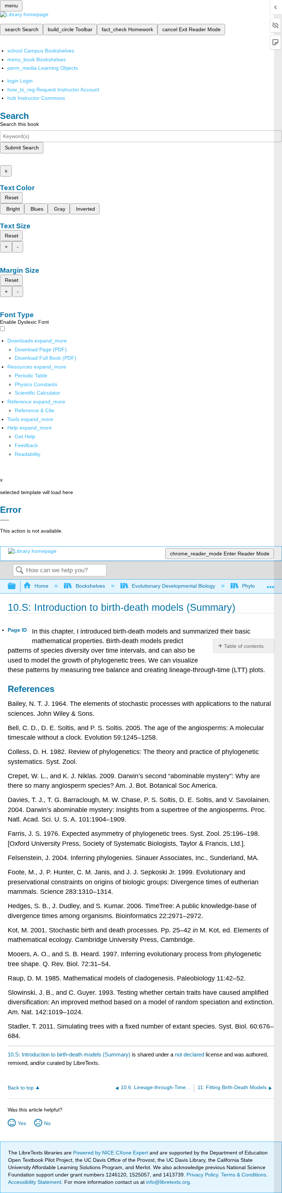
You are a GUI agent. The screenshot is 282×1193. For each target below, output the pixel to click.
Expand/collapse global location (271, 584)
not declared (190, 1054)
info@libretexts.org (167, 1182)
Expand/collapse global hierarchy (16, 586)
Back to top (21, 1088)
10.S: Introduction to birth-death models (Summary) (69, 1054)
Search (19, 570)
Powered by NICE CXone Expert (111, 1153)
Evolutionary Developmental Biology (173, 586)
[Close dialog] (4, 520)
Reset (11, 197)
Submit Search (22, 148)
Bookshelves (90, 586)
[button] (26, 445)
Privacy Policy (202, 1175)
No (47, 1123)
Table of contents (244, 646)
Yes (22, 1123)
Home (41, 586)
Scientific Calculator (37, 393)
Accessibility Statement (34, 1182)
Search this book (19, 124)
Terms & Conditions (243, 1175)
